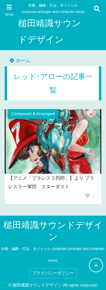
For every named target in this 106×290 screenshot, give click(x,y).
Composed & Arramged (33, 114)
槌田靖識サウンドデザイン (49, 31)
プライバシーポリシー (53, 273)
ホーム (22, 60)
